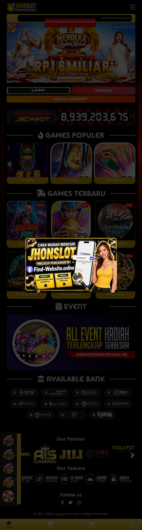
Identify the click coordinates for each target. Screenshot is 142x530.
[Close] (112, 242)
